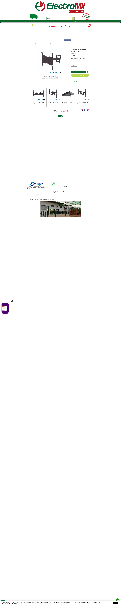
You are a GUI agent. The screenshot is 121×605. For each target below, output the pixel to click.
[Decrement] (72, 68)
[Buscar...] (73, 18)
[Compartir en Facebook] (72, 81)
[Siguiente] (90, 97)
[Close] (12, 301)
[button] (89, 25)
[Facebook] (85, 110)
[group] (60, 97)
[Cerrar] (119, 603)
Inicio (33, 43)
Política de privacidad (18, 603)
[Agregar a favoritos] (87, 72)
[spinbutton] (74, 68)
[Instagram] (88, 110)
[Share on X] (77, 81)
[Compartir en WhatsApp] (74, 81)
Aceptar (115, 602)
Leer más (73, 62)
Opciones (109, 602)
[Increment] (76, 68)
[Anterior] (30, 97)
